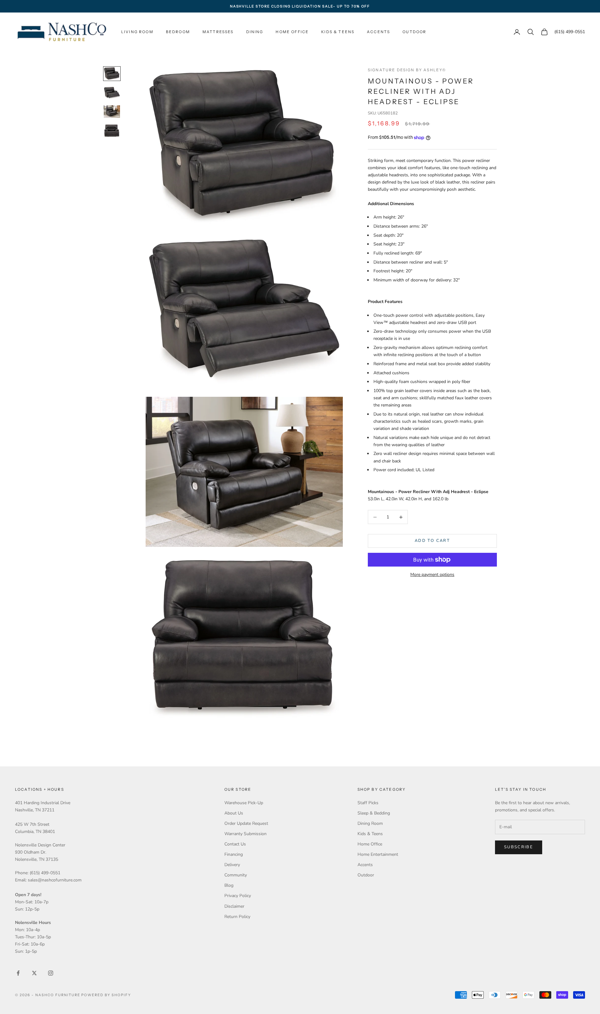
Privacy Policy (237, 896)
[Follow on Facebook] (18, 973)
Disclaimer (234, 906)
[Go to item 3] (112, 112)
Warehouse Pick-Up (243, 803)
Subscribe (518, 847)
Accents (378, 31)
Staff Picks (368, 803)
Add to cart (432, 541)
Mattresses (218, 31)
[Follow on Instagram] (51, 973)
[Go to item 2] (112, 93)
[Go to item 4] (112, 131)
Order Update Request (246, 823)
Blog (228, 885)
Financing (233, 854)
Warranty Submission (245, 834)
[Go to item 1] (112, 73)
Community (235, 875)
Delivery (232, 865)
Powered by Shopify (106, 995)
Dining (254, 31)
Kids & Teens (337, 31)
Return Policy (237, 917)
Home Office (292, 31)
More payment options (432, 575)
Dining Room (370, 823)
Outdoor (414, 31)
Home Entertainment (378, 854)
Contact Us (235, 844)
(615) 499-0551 (569, 32)
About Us (233, 813)
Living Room (137, 31)
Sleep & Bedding (374, 813)
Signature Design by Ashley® (407, 70)
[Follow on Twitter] (34, 973)
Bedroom (178, 31)
